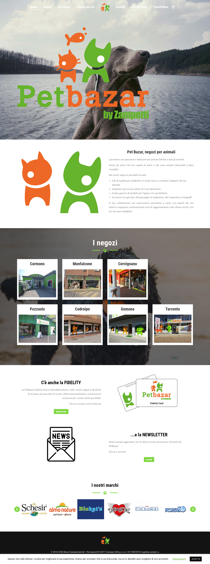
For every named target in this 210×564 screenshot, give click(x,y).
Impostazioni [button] (179, 559)
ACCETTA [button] (196, 559)
